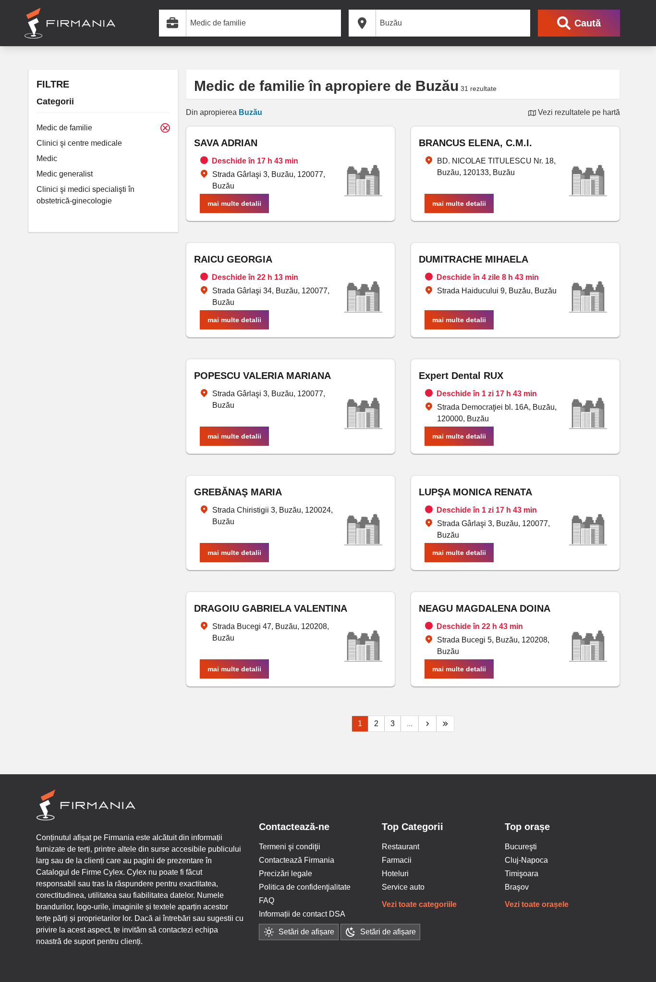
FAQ (266, 900)
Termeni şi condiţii (289, 847)
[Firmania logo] (70, 23)
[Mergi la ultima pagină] (445, 723)
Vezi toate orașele (537, 904)
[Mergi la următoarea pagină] (428, 723)
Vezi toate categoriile (419, 904)
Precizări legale (285, 873)
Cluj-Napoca (526, 860)
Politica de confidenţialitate (305, 887)
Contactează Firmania (296, 860)
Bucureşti (521, 847)
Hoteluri (395, 873)
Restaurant (400, 847)
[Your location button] (522, 23)
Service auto (403, 887)
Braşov (517, 887)
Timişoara (521, 873)
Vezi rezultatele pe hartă (578, 112)
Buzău (250, 112)
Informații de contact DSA (302, 914)
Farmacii (397, 860)
